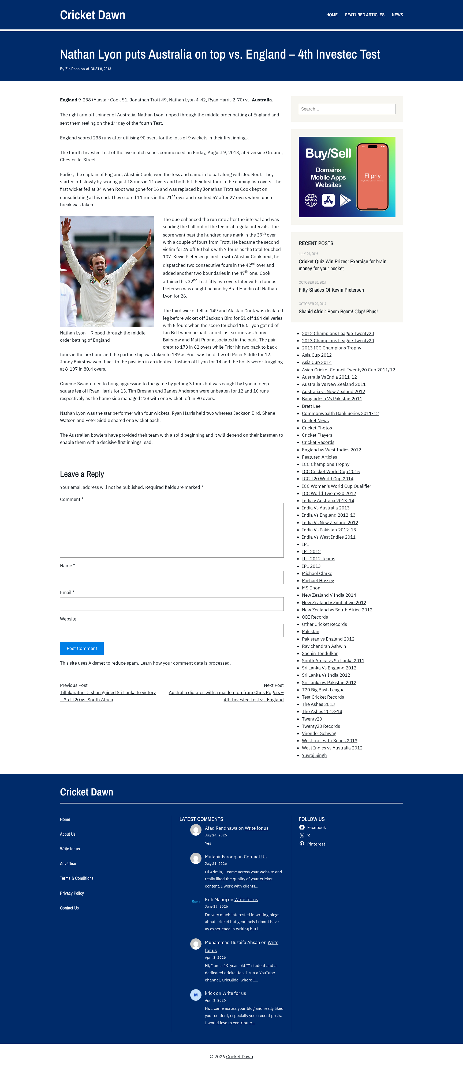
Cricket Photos (317, 428)
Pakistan (310, 631)
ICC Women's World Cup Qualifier (336, 486)
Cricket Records (318, 442)
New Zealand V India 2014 (329, 595)
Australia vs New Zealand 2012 (333, 391)
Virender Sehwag (319, 733)
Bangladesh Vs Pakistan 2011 (332, 399)
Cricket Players (317, 435)
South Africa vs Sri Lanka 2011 (333, 661)
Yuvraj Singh (314, 755)
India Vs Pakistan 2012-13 (329, 530)
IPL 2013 (311, 566)
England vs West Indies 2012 (331, 450)
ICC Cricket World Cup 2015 (331, 471)
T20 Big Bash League (323, 690)
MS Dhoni (312, 588)
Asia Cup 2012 (317, 355)
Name (67, 566)
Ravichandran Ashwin (324, 646)
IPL (305, 544)
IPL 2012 (311, 551)
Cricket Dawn (92, 14)
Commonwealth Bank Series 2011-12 (340, 413)
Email (67, 592)
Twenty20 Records (321, 726)
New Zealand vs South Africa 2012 (337, 610)
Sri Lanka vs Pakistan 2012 (329, 683)
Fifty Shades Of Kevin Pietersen (331, 289)
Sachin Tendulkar (320, 653)
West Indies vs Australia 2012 (332, 748)
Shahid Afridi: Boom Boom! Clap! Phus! (338, 311)
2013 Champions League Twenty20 (338, 341)
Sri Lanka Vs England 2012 (329, 668)
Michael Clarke (317, 573)
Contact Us (255, 857)
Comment (72, 499)
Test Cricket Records (323, 697)
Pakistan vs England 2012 (328, 639)
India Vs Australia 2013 (326, 508)
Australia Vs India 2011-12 (329, 377)
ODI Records (315, 617)
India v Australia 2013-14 (328, 501)
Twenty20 (312, 719)
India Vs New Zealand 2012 (330, 523)
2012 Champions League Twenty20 (338, 333)
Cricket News (315, 421)
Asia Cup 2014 (317, 362)
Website (68, 619)
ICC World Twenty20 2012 (329, 493)
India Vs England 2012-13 (329, 515)
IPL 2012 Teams (318, 559)
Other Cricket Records (324, 624)
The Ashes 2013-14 (322, 711)
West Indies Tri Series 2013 (329, 741)
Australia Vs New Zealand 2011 (334, 384)
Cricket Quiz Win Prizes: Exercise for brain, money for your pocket (343, 265)
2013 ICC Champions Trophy (331, 348)
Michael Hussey (318, 581)
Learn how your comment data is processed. (185, 663)
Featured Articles (319, 457)
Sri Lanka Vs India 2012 (326, 675)
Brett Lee (311, 406)
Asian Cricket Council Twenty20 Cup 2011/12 (348, 370)
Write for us (256, 828)
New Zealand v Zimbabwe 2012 (334, 603)
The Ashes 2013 (318, 704)
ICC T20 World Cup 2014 (327, 479)
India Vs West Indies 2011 (329, 537)
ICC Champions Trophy (325, 464)
